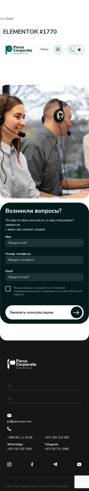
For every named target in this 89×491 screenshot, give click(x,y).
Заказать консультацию (31, 312)
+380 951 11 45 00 (19, 437)
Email (9, 271)
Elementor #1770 (30, 32)
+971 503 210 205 (56, 437)
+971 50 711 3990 (56, 449)
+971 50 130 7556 (19, 449)
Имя (8, 237)
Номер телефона (18, 254)
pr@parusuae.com (19, 421)
